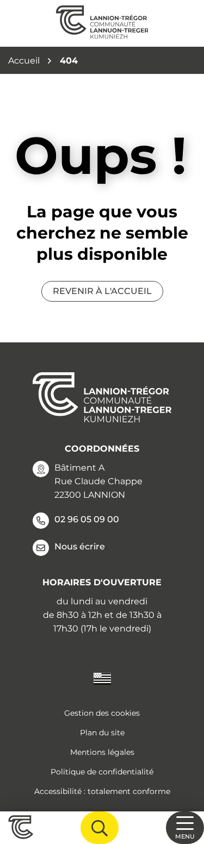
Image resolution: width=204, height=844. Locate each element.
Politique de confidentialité (102, 772)
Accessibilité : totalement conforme (102, 791)
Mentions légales (102, 752)
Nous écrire (79, 546)
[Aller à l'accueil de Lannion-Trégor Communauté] (102, 23)
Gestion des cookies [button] (102, 713)
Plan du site (102, 732)
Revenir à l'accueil (102, 291)
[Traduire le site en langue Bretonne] (102, 678)
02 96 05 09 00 (86, 519)
